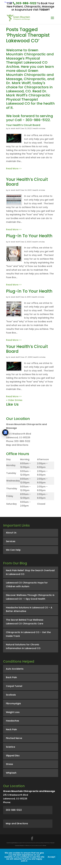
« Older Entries (14, 400)
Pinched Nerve (14, 738)
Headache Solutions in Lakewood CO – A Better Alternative (29, 609)
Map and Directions (17, 444)
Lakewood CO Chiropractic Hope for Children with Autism (27, 584)
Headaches (12, 720)
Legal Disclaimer (14, 842)
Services (10, 541)
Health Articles (39, 128)
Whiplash (11, 772)
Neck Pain (11, 729)
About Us (11, 532)
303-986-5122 (26, 3)
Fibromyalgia (13, 703)
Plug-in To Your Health (29, 236)
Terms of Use (43, 842)
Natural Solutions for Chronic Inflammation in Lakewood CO (23, 646)
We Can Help (13, 549)
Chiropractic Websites (19, 845)
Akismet (44, 845)
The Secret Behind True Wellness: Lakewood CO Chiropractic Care (24, 621)
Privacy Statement (50, 842)
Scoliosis (11, 694)
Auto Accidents (14, 668)
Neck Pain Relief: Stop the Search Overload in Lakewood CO (30, 572)
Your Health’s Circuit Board (23, 125)
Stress (9, 764)
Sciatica (10, 746)
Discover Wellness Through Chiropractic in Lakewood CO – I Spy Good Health (30, 597)
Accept (51, 856)
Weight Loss (13, 712)
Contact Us (9, 842)
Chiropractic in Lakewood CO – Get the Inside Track (28, 634)
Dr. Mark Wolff (14, 128)
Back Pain (11, 677)
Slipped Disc (13, 755)
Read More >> (14, 168)
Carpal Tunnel (14, 686)
